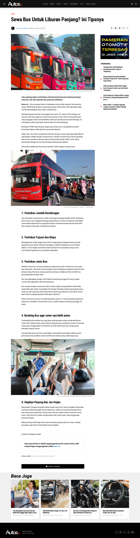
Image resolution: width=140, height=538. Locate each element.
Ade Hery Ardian (23, 28)
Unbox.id (29, 531)
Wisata (45, 456)
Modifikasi (74, 4)
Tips (82, 4)
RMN (32, 533)
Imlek (40, 456)
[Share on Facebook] (111, 28)
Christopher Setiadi (78, 515)
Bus (36, 456)
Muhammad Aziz (17, 515)
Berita (45, 4)
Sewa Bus (51, 456)
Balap (66, 4)
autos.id (57, 446)
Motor (59, 4)
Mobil (52, 4)
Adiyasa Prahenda (47, 515)
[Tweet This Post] (115, 28)
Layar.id (24, 531)
